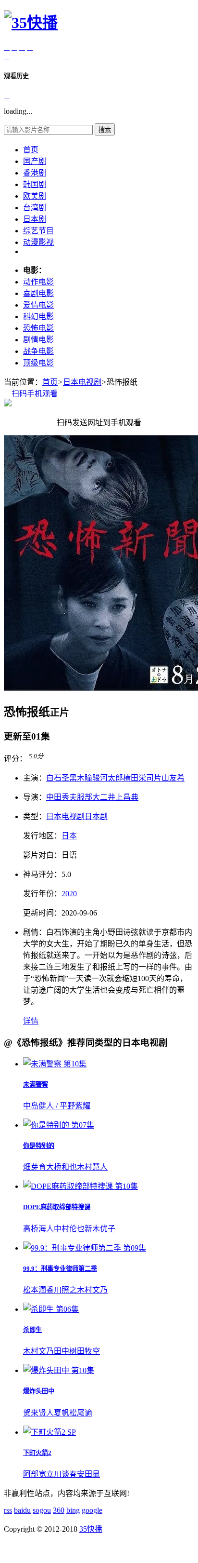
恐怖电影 (38, 328)
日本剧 (34, 219)
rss (8, 1510)
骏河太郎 (107, 778)
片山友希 (169, 778)
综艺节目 (38, 231)
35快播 (90, 1529)
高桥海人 (38, 1229)
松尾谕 (80, 1413)
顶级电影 (38, 363)
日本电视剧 (82, 382)
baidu (22, 1510)
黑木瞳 (80, 778)
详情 (30, 1021)
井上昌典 (123, 797)
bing (73, 1510)
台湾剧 (34, 207)
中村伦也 (69, 1229)
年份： (42, 893)
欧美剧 (34, 196)
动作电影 (38, 282)
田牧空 (88, 1351)
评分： (15, 759)
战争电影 (38, 351)
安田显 (88, 1474)
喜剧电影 (38, 293)
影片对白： (42, 855)
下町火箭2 (37, 1452)
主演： (34, 778)
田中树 (65, 1351)
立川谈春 (61, 1474)
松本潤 (34, 1290)
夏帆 (61, 1413)
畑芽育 (34, 1167)
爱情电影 (38, 305)
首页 (30, 150)
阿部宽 (34, 1474)
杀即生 (32, 1330)
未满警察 (35, 1084)
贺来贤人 (38, 1413)
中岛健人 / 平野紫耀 (56, 1106)
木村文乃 (92, 1290)
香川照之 (61, 1290)
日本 (69, 836)
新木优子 (100, 1229)
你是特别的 (38, 1145)
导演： (34, 797)
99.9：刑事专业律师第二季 (60, 1268)
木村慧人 (92, 1167)
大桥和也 (61, 1167)
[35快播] (31, 22)
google (92, 1510)
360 (58, 1510)
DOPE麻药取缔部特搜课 (56, 1207)
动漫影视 (38, 242)
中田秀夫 (61, 797)
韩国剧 (34, 184)
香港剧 (34, 173)
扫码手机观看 (31, 394)
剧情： (34, 932)
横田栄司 (138, 778)
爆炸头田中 (38, 1391)
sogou (42, 1510)
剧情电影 (38, 340)
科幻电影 (38, 316)
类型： (34, 816)
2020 (69, 893)
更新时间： (42, 913)
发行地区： (42, 836)
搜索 (105, 130)
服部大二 (92, 797)
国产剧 (34, 161)
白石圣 (57, 778)
